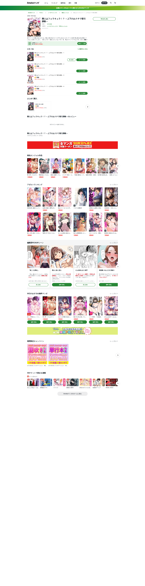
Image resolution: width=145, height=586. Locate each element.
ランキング (54, 3)
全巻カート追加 (82, 43)
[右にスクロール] (88, 107)
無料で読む (62, 284)
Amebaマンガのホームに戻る (72, 394)
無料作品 (63, 3)
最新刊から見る (83, 49)
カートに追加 (82, 59)
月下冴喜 (49, 24)
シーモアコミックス (52, 26)
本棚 (75, 3)
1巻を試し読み (104, 19)
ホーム (46, 3)
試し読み (71, 59)
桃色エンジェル (63, 26)
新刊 (70, 3)
